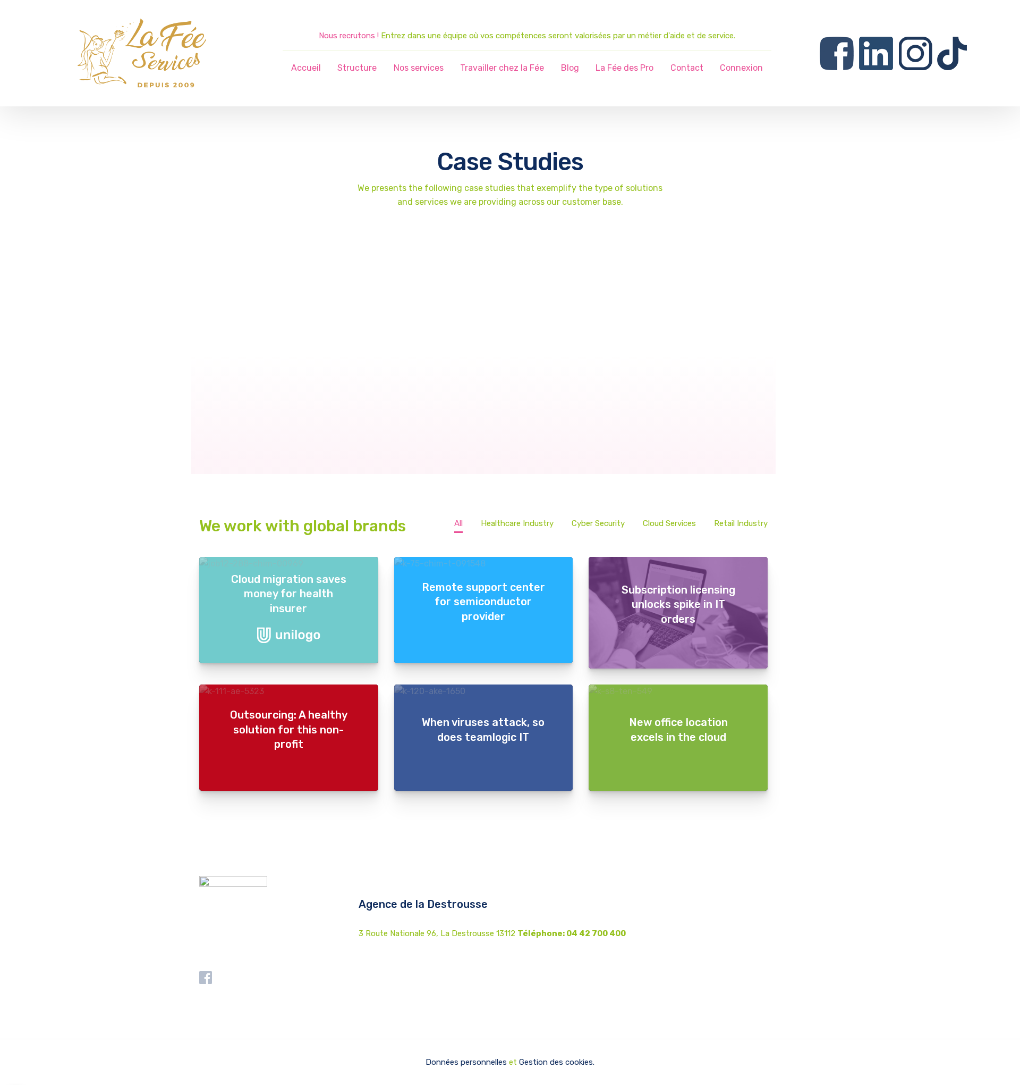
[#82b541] (678, 691)
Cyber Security (598, 523)
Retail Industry (741, 523)
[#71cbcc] (288, 564)
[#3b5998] (483, 691)
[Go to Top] (998, 1061)
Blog (570, 68)
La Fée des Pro (624, 68)
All (458, 523)
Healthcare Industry (517, 523)
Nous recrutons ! (349, 35)
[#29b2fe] (483, 564)
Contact (686, 68)
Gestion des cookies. (556, 1062)
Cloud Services (669, 523)
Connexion (741, 68)
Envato (446, 406)
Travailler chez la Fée (502, 68)
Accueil (306, 68)
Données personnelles (466, 1062)
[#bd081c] (288, 691)
